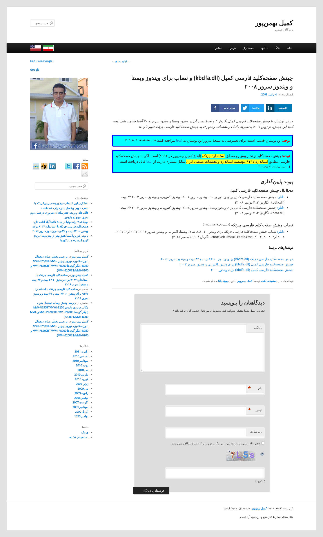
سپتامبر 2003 (80, 407)
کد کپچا (261, 481)
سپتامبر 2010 (80, 360)
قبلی (126, 61)
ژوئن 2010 (82, 365)
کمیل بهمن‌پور (274, 23)
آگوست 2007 (80, 402)
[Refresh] (262, 453)
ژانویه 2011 (81, 351)
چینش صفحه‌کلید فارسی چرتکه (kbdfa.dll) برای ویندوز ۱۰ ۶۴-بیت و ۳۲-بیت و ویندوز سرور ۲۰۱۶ (227, 259)
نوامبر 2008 (81, 397)
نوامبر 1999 (81, 416)
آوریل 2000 (81, 411)
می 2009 (83, 388)
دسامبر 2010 (80, 356)
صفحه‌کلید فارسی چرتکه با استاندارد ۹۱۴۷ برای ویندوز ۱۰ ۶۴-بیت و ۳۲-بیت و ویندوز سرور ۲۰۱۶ (60, 279)
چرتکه (84, 432)
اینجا (179, 140)
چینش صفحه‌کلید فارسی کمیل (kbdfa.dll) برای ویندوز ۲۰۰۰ (252, 270)
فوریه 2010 (81, 379)
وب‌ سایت (256, 431)
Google (34, 69)
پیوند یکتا (223, 281)
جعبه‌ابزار (248, 48)
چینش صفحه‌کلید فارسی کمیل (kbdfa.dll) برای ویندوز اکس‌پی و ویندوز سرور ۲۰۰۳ (236, 264)
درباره (232, 48)
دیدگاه (258, 327)
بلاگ (277, 48)
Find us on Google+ (42, 61)
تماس (218, 48)
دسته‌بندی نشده (269, 281)
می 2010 (83, 370)
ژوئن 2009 (82, 383)
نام (255, 388)
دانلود (264, 48)
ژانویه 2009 (81, 393)
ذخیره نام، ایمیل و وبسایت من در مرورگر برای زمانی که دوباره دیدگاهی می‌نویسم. (215, 443)
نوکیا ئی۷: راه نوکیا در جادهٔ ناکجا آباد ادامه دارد (60, 222)
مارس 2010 (81, 374)
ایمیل (255, 410)
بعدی (116, 61)
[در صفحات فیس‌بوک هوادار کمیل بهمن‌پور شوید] (59, 148)
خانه (289, 48)
